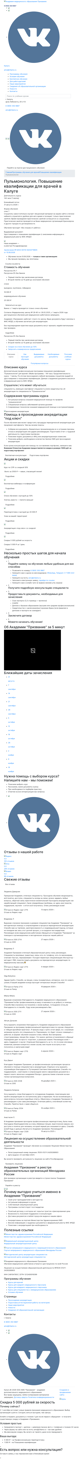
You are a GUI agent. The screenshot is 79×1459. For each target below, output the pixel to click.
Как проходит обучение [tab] (25, 356)
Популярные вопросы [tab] (39, 363)
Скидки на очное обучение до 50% (22, 347)
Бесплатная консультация (15, 455)
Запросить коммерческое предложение (24, 349)
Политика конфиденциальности (41, 1397)
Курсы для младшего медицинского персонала (27, 1287)
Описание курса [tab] (11, 355)
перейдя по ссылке (47, 580)
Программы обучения (18, 74)
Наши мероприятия (18, 84)
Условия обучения (17, 76)
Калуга (6, 66)
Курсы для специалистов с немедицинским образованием (32, 1290)
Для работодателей (18, 81)
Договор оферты (21, 1397)
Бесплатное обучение (18, 79)
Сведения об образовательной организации (28, 86)
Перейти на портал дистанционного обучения (26, 168)
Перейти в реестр (12, 1185)
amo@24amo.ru (10, 70)
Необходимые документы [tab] (53, 355)
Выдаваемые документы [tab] (39, 355)
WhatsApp (51, 573)
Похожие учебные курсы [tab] (68, 356)
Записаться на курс (13, 305)
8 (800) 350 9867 (10, 6)
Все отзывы (10, 884)
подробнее (9, 333)
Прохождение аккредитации (20, 1300)
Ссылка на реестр (12, 264)
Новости (13, 89)
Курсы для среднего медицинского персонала (27, 1285)
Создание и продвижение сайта (65, 1392)
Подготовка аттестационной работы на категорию (29, 1303)
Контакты (13, 91)
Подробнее (9, 476)
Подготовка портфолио (39, 455)
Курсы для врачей (15, 1282)
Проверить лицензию (14, 1164)
